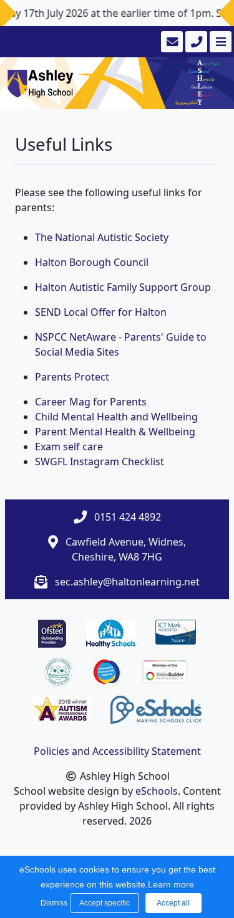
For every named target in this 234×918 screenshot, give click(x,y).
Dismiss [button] (52, 903)
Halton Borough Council (92, 262)
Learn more (171, 884)
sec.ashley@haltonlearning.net (127, 582)
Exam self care (69, 446)
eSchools (156, 791)
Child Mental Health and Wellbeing (116, 417)
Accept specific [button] (104, 903)
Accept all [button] (173, 903)
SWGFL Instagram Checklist (99, 461)
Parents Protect (72, 377)
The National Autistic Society (101, 237)
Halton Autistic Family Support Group (123, 287)
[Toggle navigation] (219, 41)
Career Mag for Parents (91, 402)
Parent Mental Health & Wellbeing (115, 431)
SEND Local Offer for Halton (101, 312)
